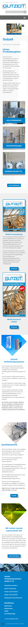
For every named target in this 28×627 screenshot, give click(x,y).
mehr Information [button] (14, 556)
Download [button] (14, 268)
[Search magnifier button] (25, 12)
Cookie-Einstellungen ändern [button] (11, 618)
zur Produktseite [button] (14, 185)
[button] (24, 17)
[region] (14, 29)
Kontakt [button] (14, 495)
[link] (14, 112)
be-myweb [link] (9, 623)
